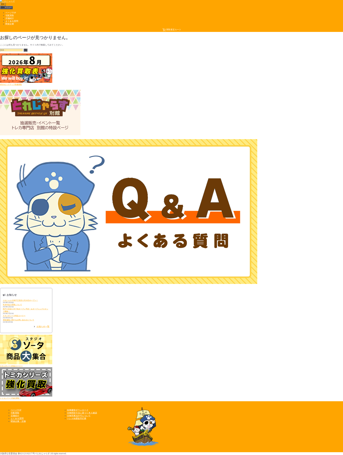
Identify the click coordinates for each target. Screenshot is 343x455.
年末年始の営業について (12, 305)
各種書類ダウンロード (77, 410)
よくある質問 (11, 21)
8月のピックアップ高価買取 (11, 85)
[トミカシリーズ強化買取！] (26, 382)
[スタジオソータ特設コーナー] (26, 350)
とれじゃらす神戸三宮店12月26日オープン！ (20, 300)
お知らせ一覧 (43, 326)
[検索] (25, 50)
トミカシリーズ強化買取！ (10, 398)
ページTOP (10, 13)
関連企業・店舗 (18, 421)
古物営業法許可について (79, 416)
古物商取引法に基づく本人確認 (82, 413)
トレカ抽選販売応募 (76, 418)
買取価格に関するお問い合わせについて (18, 320)
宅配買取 (9, 15)
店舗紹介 (9, 18)
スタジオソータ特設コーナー (14, 316)
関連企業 (9, 24)
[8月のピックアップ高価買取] (26, 68)
